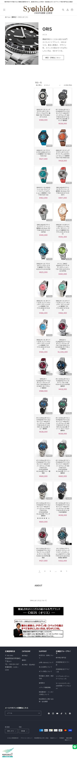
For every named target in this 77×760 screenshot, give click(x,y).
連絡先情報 (69, 738)
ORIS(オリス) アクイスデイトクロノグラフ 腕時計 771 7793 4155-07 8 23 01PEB (43, 266)
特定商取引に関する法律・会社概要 (46, 700)
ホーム (7, 17)
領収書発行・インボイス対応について (46, 693)
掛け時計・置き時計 (28, 665)
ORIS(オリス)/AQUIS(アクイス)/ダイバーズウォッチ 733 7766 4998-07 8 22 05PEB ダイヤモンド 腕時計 (63, 344)
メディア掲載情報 (45, 687)
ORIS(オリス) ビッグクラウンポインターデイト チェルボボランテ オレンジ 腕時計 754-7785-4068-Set (63, 153)
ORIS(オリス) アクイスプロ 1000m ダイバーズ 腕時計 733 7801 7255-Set (43, 153)
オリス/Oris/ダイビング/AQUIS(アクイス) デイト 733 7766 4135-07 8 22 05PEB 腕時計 (63, 382)
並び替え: (39, 85)
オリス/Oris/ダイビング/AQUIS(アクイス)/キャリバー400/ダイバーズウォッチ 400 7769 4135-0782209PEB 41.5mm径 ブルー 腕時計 (43, 466)
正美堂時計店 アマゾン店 (62, 670)
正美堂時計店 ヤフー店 (62, 663)
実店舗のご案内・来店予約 (46, 677)
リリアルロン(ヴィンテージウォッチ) (62, 677)
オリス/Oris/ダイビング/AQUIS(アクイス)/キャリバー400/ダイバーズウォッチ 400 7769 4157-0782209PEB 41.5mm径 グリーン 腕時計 (63, 466)
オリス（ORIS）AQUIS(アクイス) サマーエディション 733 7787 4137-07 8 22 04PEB (63, 267)
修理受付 (42, 683)
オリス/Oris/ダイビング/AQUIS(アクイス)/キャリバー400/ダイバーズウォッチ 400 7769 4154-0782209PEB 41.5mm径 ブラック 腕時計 (43, 509)
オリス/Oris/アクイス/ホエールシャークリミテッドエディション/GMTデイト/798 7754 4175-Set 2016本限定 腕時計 (63, 553)
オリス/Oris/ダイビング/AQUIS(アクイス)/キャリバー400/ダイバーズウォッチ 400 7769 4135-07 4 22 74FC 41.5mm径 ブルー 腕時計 (43, 423)
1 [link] (39, 571)
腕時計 (14, 17)
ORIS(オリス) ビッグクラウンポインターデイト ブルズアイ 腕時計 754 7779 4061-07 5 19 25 (43, 113)
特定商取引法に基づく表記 (41, 738)
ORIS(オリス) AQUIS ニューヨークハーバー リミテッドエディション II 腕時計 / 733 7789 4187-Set (43, 191)
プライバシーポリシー (26, 738)
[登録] (39, 713)
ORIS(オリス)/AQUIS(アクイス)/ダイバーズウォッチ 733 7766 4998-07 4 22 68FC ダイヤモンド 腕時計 (43, 383)
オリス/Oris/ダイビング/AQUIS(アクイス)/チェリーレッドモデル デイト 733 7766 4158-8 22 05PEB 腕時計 (43, 553)
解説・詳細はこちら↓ (53, 57)
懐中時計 (25, 655)
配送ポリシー (68, 740)
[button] (4, 10)
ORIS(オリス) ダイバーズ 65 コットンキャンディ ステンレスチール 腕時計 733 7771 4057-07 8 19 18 (63, 305)
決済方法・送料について (46, 656)
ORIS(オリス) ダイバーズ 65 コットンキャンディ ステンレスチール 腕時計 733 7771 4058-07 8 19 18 (43, 305)
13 (61, 571)
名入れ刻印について (45, 667)
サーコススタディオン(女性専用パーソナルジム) (63, 685)
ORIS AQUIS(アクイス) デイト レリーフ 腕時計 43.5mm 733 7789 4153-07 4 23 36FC (62, 191)
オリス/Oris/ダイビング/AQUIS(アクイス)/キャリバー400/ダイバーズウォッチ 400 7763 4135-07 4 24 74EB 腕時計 (63, 507)
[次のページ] (66, 571)
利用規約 (61, 738)
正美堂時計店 (14, 738)
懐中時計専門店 (61, 658)
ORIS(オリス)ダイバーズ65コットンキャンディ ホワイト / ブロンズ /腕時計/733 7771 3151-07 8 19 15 (62, 229)
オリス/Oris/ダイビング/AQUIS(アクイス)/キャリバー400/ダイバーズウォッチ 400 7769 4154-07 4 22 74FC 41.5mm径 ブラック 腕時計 (63, 115)
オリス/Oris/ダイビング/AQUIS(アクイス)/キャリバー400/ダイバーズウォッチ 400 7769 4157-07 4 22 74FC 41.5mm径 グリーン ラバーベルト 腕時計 (63, 424)
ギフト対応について (45, 671)
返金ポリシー (53, 738)
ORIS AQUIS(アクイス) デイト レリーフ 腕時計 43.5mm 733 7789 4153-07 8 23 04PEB (43, 228)
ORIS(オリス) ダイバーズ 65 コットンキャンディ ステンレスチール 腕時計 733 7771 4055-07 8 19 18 (43, 344)
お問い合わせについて (46, 662)
